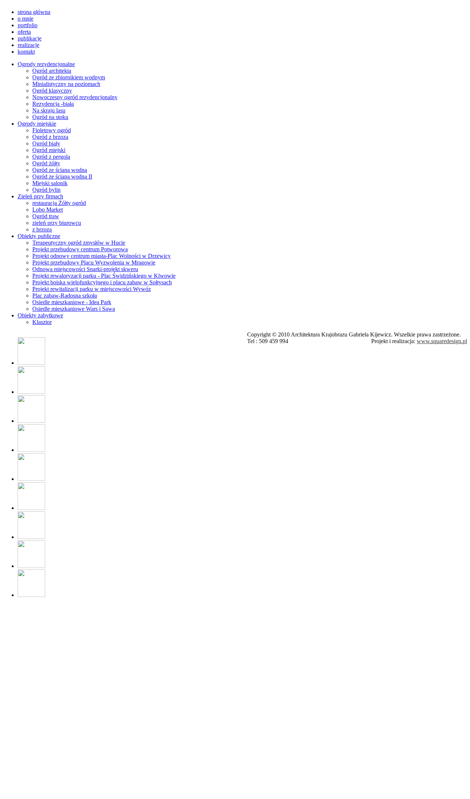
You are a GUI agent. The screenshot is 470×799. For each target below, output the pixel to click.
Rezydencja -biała (53, 104)
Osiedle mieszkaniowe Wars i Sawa (73, 309)
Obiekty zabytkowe (40, 315)
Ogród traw (45, 216)
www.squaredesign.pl (442, 341)
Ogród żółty (46, 163)
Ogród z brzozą (50, 137)
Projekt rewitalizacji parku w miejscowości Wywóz (91, 289)
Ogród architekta (51, 71)
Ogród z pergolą (51, 157)
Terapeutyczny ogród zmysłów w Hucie (78, 243)
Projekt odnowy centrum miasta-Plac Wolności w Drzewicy (101, 256)
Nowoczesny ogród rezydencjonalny (75, 97)
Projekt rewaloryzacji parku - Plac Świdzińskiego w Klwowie (104, 276)
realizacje (28, 45)
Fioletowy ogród (51, 130)
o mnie (25, 18)
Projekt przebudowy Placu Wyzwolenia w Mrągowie (93, 262)
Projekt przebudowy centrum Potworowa (80, 249)
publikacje (29, 38)
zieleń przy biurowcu (56, 223)
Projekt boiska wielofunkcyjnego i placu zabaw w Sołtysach (102, 282)
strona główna (34, 12)
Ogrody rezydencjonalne (46, 64)
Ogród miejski (48, 150)
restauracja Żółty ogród (59, 203)
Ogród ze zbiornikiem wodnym (68, 77)
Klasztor (42, 322)
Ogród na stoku (50, 117)
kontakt (26, 51)
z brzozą (42, 229)
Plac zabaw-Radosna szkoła (64, 295)
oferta (24, 32)
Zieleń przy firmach (40, 196)
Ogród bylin (46, 190)
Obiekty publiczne (39, 236)
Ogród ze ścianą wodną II (62, 176)
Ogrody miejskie (37, 123)
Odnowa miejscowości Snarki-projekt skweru (85, 269)
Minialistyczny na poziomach (66, 84)
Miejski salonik (50, 183)
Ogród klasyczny (52, 90)
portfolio (27, 25)
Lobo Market (47, 209)
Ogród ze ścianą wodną (59, 170)
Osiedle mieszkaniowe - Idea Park (71, 302)
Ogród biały (46, 143)
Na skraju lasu (48, 110)
